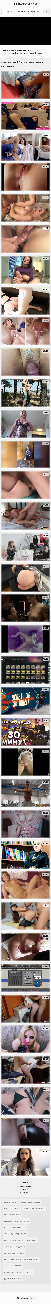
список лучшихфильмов (15, 1233)
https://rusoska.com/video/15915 (29, 53)
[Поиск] (46, 11)
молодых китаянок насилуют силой (20, 1240)
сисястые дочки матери (34, 1208)
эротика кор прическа (14, 1253)
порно (25, 1182)
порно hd (25, 1189)
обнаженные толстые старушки (18, 1272)
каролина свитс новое (30, 1202)
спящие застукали (12, 1214)
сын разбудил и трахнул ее (16, 1221)
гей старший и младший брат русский (21, 1259)
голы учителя (10, 1202)
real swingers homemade (14, 1227)
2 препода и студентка (14, 1246)
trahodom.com (25, 4)
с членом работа (12, 1208)
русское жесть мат (12, 1278)
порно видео (25, 1186)
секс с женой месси (13, 1265)
